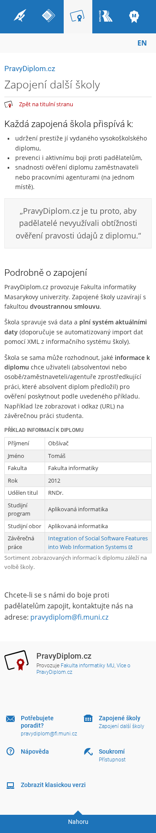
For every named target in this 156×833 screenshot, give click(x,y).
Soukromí (112, 751)
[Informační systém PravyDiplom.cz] (8, 104)
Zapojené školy (119, 718)
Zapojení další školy (121, 726)
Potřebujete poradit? (37, 722)
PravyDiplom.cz (29, 68)
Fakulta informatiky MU (87, 666)
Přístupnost (112, 760)
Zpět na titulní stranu (46, 104)
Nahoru (78, 821)
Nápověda (35, 751)
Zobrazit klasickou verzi (53, 784)
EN (142, 43)
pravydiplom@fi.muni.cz (69, 617)
